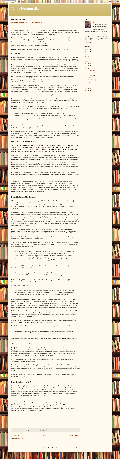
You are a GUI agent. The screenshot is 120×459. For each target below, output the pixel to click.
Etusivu (45, 435)
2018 (88, 66)
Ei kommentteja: (34, 430)
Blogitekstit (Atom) (19, 438)
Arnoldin (40, 151)
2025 (88, 51)
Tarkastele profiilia (89, 42)
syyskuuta (91, 73)
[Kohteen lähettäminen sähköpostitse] (41, 430)
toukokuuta (91, 75)
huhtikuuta (91, 77)
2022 (88, 56)
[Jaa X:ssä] (45, 430)
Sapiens (28, 159)
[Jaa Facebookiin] (46, 430)
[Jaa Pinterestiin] (48, 430)
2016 (88, 88)
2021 (88, 59)
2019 (88, 63)
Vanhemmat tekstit (74, 435)
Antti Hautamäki (25, 8)
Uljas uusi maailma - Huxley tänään (26, 22)
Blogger (78, 447)
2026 (88, 49)
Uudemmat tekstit (16, 435)
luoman (65, 447)
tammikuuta (91, 85)
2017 (88, 68)
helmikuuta (91, 80)
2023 (88, 54)
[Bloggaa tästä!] (43, 430)
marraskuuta (91, 70)
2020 (88, 61)
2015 (88, 90)
